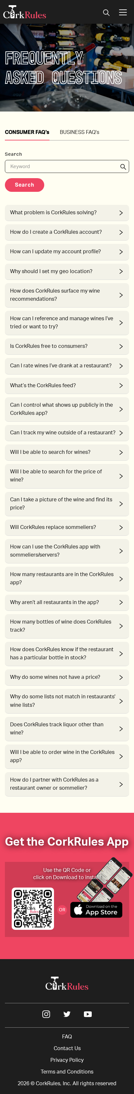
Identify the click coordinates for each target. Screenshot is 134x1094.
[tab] (67, 213)
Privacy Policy (67, 1060)
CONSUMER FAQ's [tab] (27, 132)
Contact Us (67, 1048)
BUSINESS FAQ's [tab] (79, 132)
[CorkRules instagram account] (46, 1016)
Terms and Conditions (67, 1071)
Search (24, 185)
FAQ (67, 1036)
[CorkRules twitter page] (67, 1016)
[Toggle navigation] (106, 13)
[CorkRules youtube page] (88, 1016)
